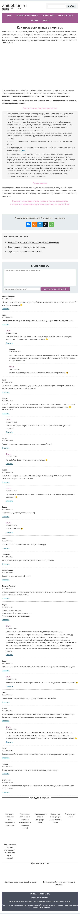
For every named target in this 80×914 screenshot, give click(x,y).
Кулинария (47, 15)
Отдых (34, 20)
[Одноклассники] (34, 224)
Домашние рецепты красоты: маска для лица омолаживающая (33, 242)
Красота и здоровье (27, 15)
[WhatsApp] (51, 224)
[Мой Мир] (40, 224)
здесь (23, 150)
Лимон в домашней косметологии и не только (26, 247)
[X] (45, 224)
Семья (45, 20)
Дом (9, 15)
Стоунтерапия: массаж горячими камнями (25, 251)
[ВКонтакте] (28, 224)
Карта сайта (44, 894)
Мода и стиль (65, 15)
